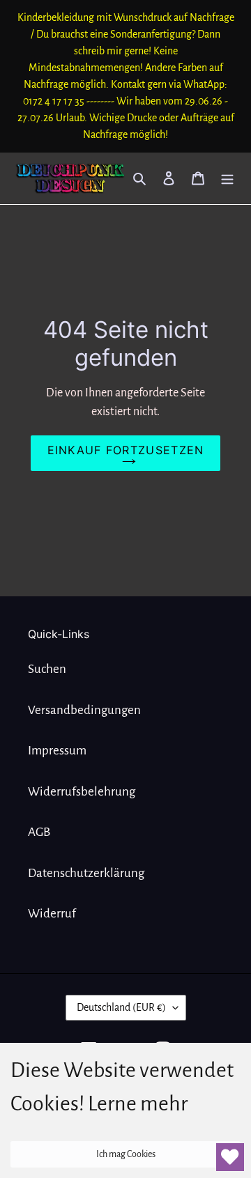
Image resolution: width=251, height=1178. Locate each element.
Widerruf (52, 913)
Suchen (47, 669)
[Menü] (227, 178)
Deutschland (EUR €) (121, 1007)
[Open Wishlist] (230, 1157)
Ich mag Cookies (125, 1154)
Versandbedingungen (84, 710)
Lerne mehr (138, 1103)
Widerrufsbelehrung (81, 791)
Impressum (57, 750)
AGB (39, 832)
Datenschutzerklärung (86, 873)
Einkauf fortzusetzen (125, 450)
